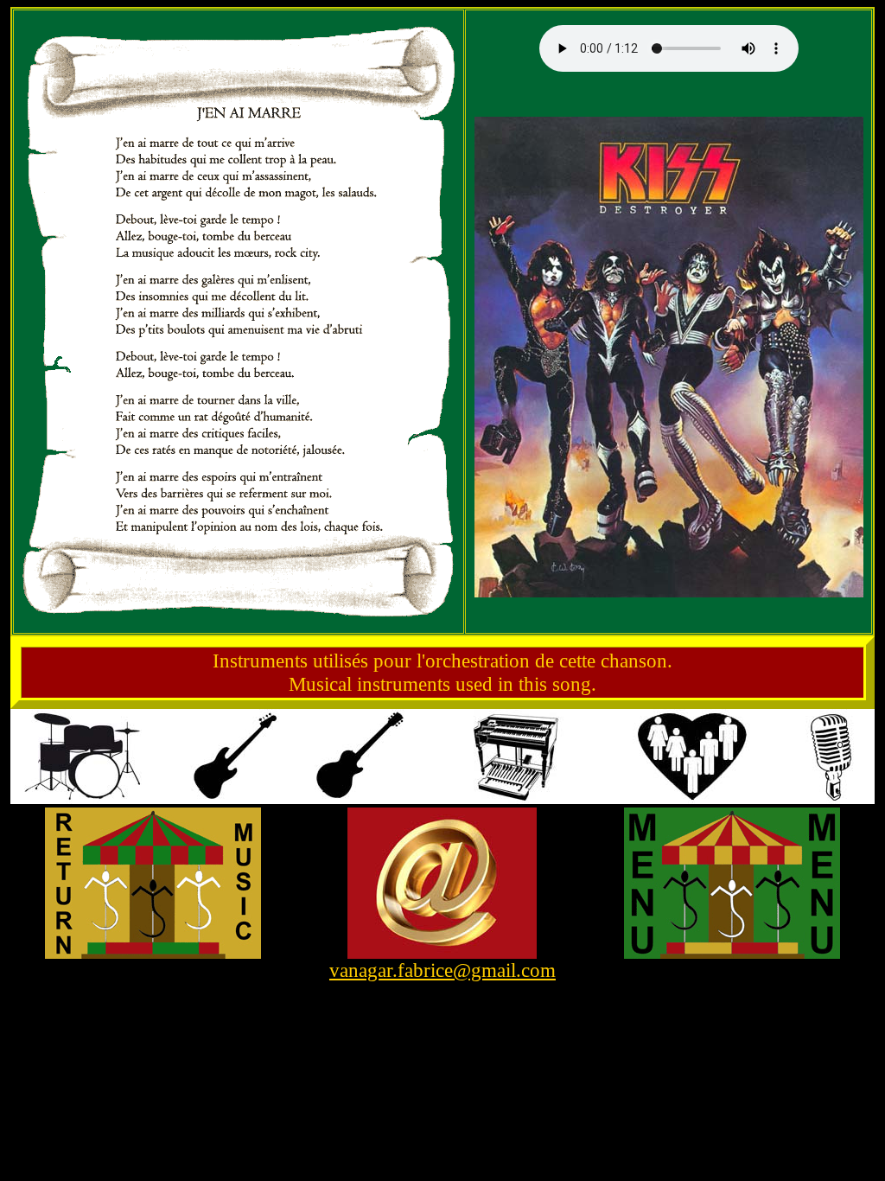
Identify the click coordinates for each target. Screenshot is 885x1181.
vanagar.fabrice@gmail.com (442, 970)
